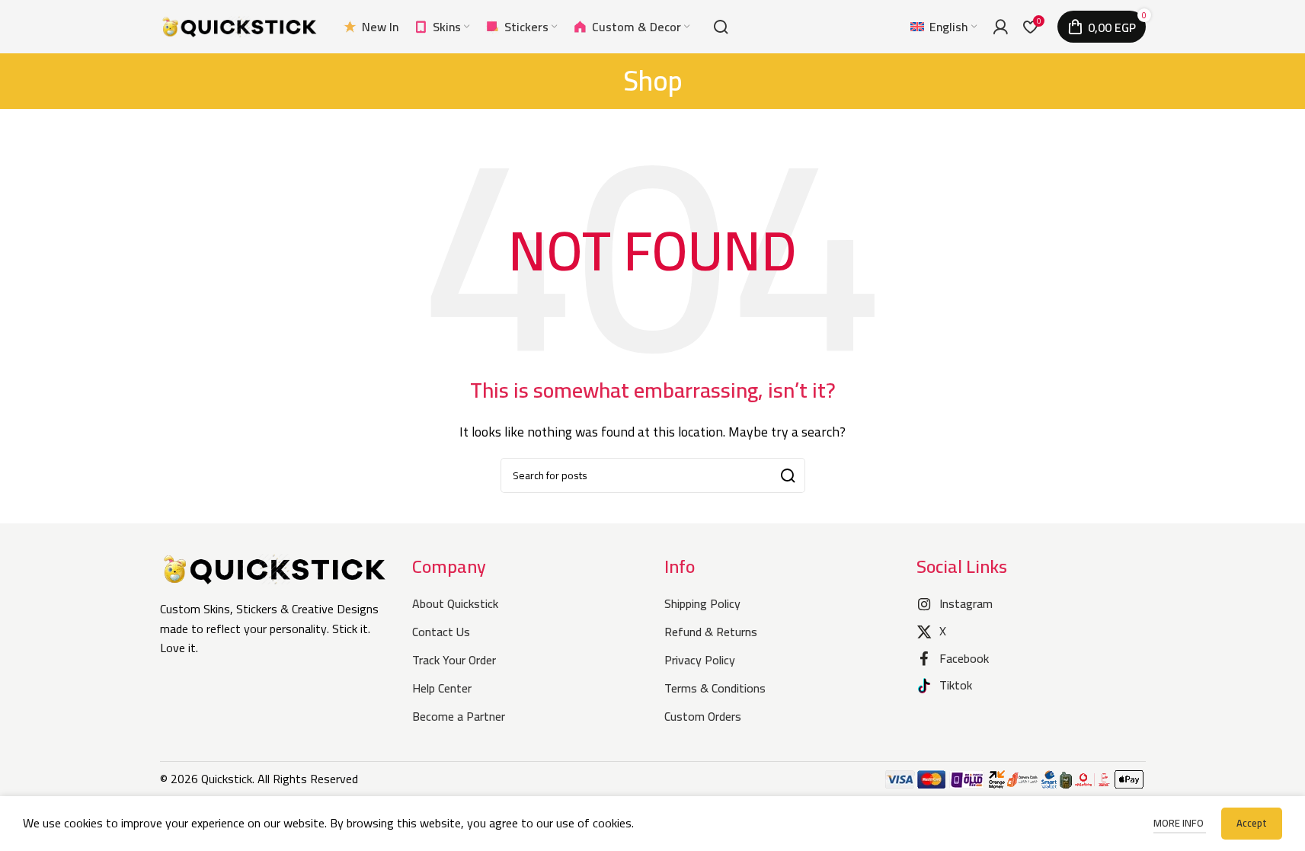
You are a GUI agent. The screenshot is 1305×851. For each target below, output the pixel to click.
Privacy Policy (699, 659)
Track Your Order (454, 659)
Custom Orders (702, 716)
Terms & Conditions (715, 688)
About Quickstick (455, 603)
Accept (1251, 823)
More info (1179, 823)
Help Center (442, 688)
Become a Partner (458, 716)
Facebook (964, 658)
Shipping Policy (702, 603)
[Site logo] (240, 25)
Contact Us (441, 631)
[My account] (1000, 26)
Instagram (966, 603)
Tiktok (955, 684)
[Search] (720, 26)
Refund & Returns (710, 631)
